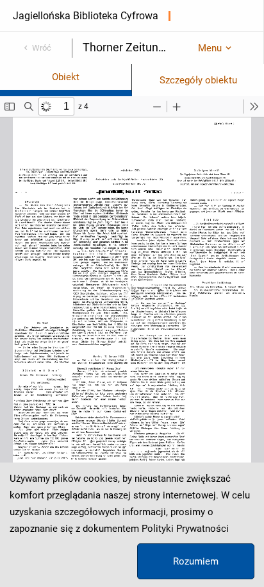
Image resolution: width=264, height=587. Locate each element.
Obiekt (65, 77)
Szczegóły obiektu (198, 80)
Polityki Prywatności (185, 528)
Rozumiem (196, 561)
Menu (210, 48)
